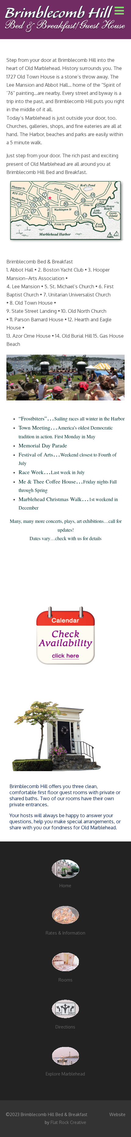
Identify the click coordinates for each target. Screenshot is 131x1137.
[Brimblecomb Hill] (64, 36)
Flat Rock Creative (68, 1122)
